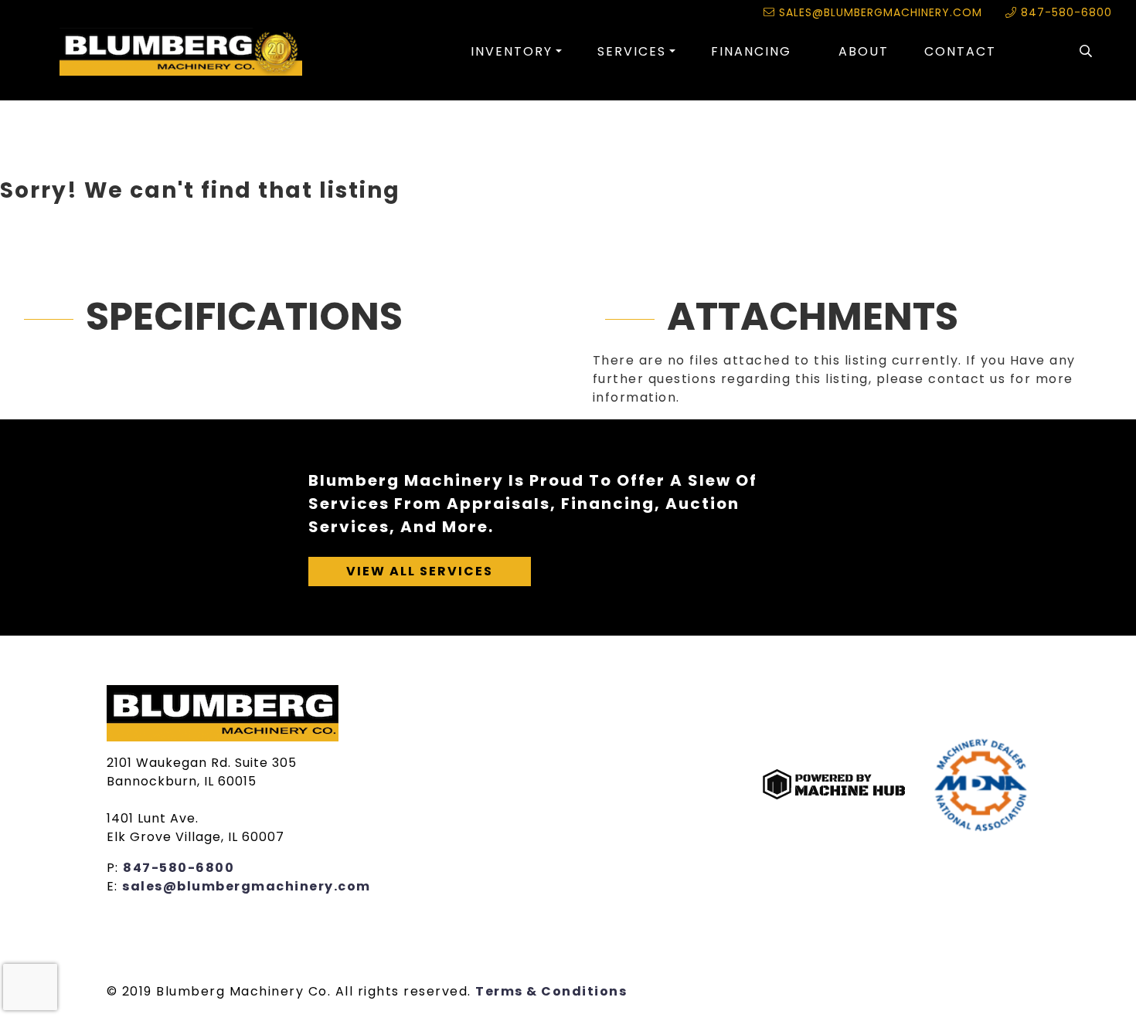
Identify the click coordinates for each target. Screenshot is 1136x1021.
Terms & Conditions (551, 991)
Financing (751, 51)
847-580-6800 (1064, 12)
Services (631, 51)
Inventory (512, 51)
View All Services (419, 571)
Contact (960, 51)
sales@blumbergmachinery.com (878, 12)
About (863, 51)
